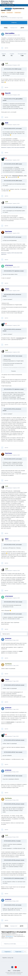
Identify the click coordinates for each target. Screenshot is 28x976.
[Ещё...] (25, 34)
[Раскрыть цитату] (3, 69)
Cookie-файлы (16, 970)
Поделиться (7, 951)
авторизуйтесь (9, 936)
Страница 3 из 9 (14, 27)
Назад (5, 27)
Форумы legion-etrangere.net (8, 2)
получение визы (20, 337)
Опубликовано (12, 35)
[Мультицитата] (2, 48)
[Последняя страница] (26, 28)
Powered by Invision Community (14, 973)
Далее (22, 27)
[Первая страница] (2, 28)
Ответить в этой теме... (10, 943)
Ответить (14, 22)
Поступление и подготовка (16, 17)
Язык (9, 970)
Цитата (6, 47)
